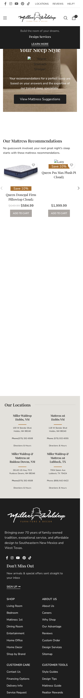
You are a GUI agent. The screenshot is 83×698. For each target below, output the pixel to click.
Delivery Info (15, 686)
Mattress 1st (15, 620)
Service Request (17, 692)
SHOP (11, 599)
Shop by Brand (16, 654)
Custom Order (51, 640)
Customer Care (18, 665)
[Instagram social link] (10, 4)
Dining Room (15, 626)
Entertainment (15, 633)
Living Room (14, 606)
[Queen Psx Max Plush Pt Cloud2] (59, 161)
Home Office (15, 640)
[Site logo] (37, 17)
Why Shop (49, 620)
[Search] (66, 18)
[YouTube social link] (16, 4)
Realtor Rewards (52, 692)
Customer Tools (55, 665)
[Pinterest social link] (23, 4)
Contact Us (14, 672)
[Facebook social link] (5, 4)
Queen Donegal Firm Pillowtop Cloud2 (21, 197)
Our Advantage (51, 626)
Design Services (52, 647)
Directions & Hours (22, 445)
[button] (79, 188)
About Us (49, 599)
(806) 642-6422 (61, 480)
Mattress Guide (51, 686)
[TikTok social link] (28, 4)
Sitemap (47, 654)
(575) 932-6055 (61, 438)
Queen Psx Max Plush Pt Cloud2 (59, 174)
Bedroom (12, 613)
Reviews (47, 633)
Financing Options (18, 679)
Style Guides (50, 672)
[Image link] (37, 515)
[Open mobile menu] (5, 18)
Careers (47, 613)
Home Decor (14, 647)
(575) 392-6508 (25, 438)
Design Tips (49, 679)
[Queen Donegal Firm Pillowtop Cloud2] (21, 172)
